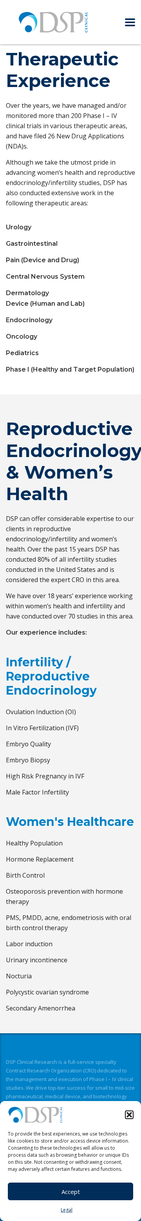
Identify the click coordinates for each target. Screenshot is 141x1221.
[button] (129, 1115)
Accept (70, 1192)
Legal (66, 1209)
